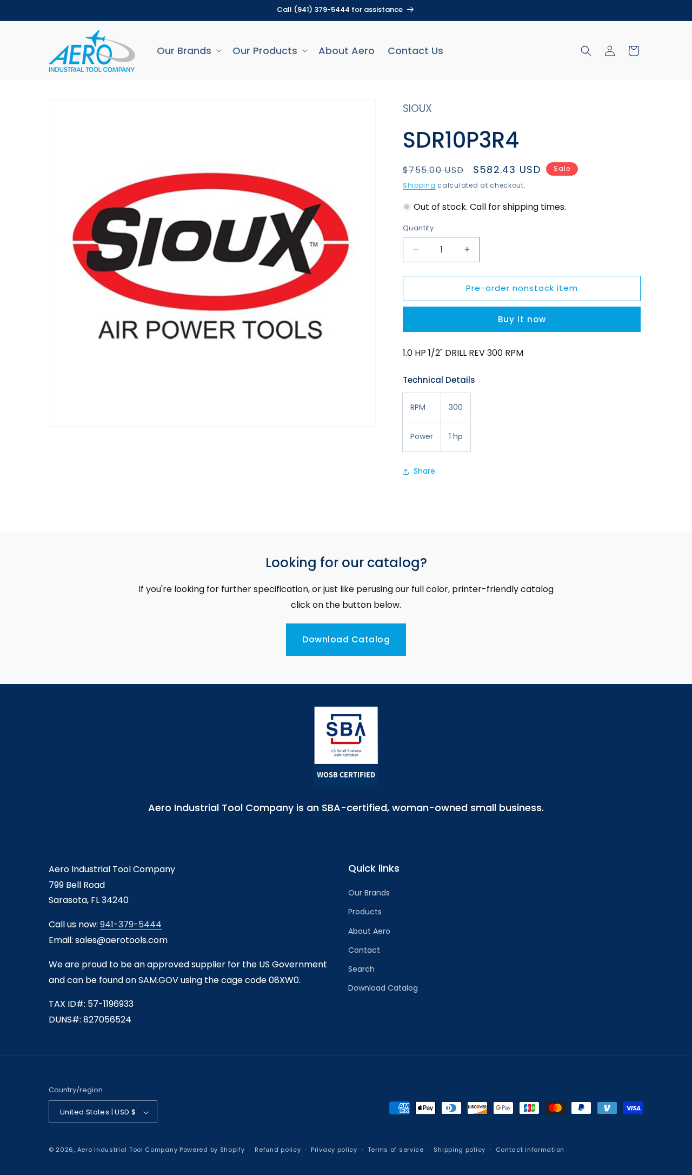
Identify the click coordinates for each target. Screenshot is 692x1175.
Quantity (418, 228)
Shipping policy (459, 1149)
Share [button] (424, 471)
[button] (188, 50)
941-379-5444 (131, 924)
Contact (364, 950)
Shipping (419, 185)
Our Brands (369, 892)
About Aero (369, 931)
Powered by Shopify (212, 1150)
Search (361, 969)
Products (365, 912)
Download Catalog (346, 639)
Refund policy (278, 1149)
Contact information (530, 1149)
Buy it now (522, 319)
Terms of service (396, 1149)
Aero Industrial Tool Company (127, 1150)
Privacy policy (334, 1149)
